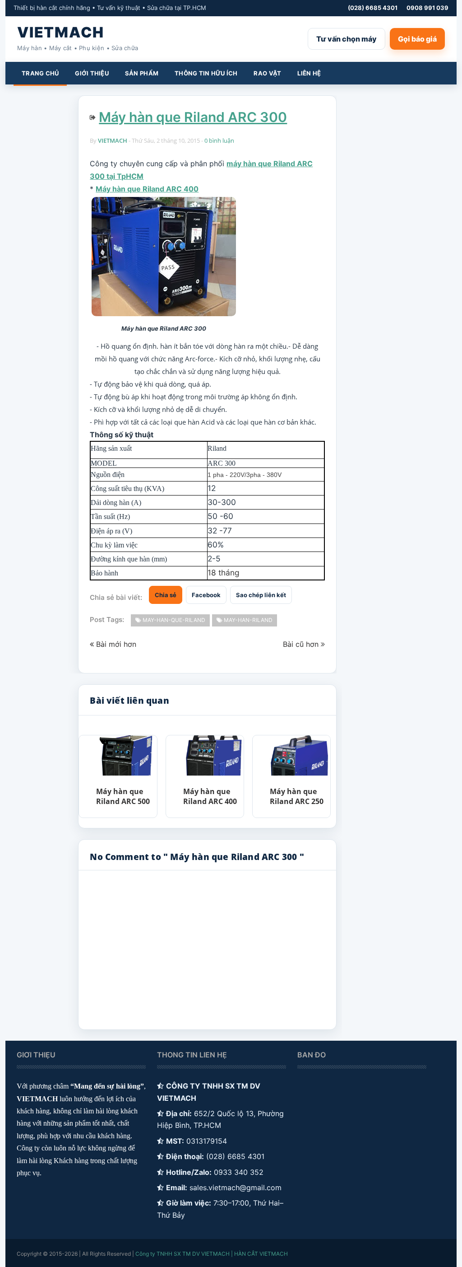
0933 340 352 (238, 1172)
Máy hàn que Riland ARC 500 (123, 796)
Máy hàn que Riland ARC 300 (193, 117)
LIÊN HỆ (309, 73)
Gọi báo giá (417, 38)
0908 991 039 (427, 7)
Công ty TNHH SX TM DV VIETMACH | (184, 1253)
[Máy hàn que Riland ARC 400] (213, 755)
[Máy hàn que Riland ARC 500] (126, 755)
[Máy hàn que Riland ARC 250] (299, 755)
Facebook (206, 594)
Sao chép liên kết (261, 594)
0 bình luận (219, 140)
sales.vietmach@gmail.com (235, 1187)
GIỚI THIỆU (92, 73)
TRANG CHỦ (40, 73)
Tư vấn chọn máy (346, 38)
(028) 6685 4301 (372, 7)
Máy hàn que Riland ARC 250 (296, 796)
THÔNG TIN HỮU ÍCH (206, 73)
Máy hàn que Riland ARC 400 (147, 188)
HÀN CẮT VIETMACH (261, 1253)
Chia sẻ (165, 594)
